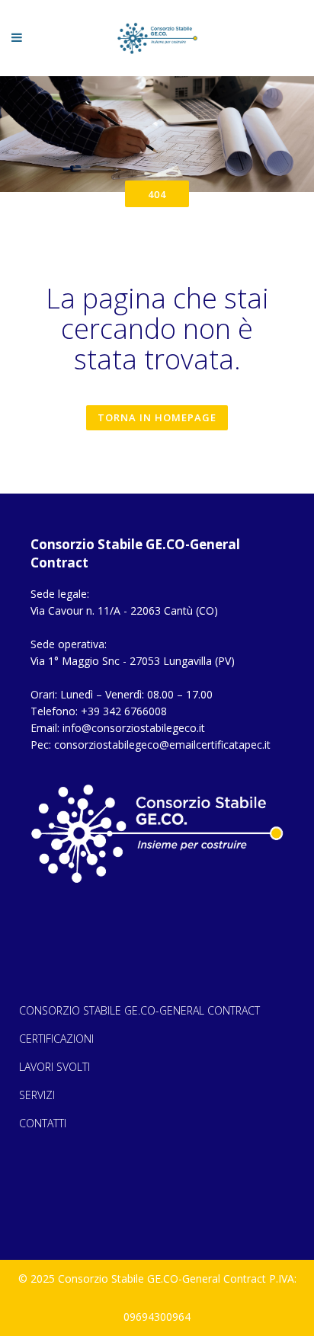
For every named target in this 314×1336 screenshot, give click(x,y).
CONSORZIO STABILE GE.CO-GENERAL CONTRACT (139, 1010)
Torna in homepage (157, 417)
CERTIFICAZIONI (56, 1038)
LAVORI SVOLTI (54, 1067)
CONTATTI (42, 1123)
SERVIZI (37, 1095)
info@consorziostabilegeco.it (133, 728)
